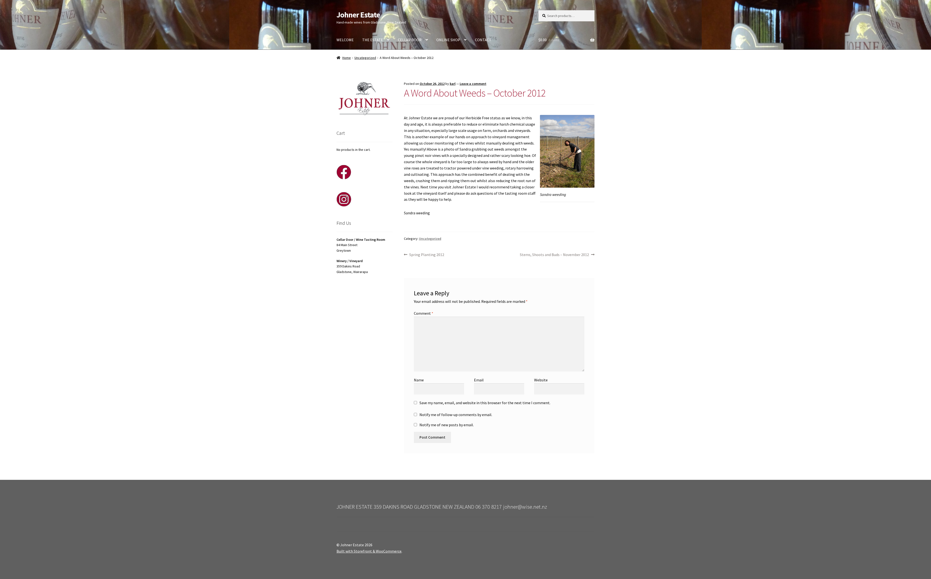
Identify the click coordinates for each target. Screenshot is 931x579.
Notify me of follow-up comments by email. (455, 414)
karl (453, 83)
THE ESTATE (372, 39)
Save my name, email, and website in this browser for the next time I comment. (484, 402)
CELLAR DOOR (410, 39)
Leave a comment (473, 83)
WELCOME (345, 39)
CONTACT (483, 39)
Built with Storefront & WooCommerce (369, 551)
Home (346, 58)
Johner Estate (358, 15)
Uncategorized (365, 58)
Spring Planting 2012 (426, 255)
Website (541, 380)
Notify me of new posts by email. (446, 424)
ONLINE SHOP (448, 39)
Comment (423, 313)
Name (419, 380)
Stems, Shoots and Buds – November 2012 (554, 255)
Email (479, 380)
